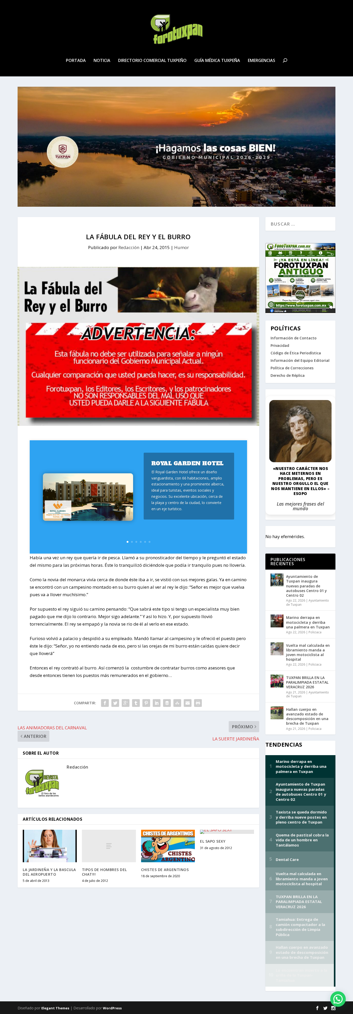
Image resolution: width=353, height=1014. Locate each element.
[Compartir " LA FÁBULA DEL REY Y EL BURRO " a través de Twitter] (115, 703)
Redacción (128, 247)
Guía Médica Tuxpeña (217, 60)
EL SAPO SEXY (212, 841)
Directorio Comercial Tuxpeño (152, 60)
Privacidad (280, 345)
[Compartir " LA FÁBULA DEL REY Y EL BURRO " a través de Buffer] (167, 703)
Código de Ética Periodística (296, 352)
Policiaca (315, 632)
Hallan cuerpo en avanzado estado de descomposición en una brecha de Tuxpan (307, 716)
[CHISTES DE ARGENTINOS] (168, 846)
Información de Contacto (294, 338)
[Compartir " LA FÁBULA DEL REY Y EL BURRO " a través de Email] (187, 703)
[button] (338, 999)
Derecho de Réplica (288, 375)
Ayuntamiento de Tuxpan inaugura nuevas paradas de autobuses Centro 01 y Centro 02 (306, 586)
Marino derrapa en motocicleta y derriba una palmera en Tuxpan (308, 622)
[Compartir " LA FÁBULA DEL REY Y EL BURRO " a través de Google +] (125, 703)
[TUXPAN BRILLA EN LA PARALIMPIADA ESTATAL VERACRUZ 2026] (277, 681)
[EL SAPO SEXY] (227, 832)
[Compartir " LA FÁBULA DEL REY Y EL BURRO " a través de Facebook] (105, 703)
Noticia (102, 60)
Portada (76, 60)
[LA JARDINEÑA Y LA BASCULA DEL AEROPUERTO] (50, 846)
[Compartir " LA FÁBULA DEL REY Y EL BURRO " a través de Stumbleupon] (177, 703)
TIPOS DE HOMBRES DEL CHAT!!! (104, 872)
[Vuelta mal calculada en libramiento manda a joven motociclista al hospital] (277, 648)
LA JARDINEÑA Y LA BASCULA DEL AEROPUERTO (49, 872)
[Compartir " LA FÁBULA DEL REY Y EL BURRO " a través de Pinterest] (146, 703)
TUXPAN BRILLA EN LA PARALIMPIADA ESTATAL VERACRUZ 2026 (307, 682)
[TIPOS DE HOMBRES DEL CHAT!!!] (109, 846)
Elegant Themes (55, 1008)
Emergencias (261, 60)
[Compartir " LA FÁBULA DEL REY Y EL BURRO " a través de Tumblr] (136, 703)
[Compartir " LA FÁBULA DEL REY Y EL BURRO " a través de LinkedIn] (156, 703)
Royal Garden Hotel (187, 463)
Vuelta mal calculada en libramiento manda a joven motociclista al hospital (308, 652)
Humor (181, 247)
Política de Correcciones (292, 367)
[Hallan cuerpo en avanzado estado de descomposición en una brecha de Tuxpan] (277, 712)
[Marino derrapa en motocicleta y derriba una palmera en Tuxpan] (277, 620)
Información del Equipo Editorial (300, 360)
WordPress (112, 1008)
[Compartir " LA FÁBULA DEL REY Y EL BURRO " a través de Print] (198, 703)
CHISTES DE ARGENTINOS (165, 869)
